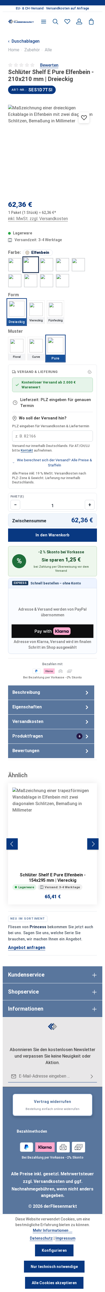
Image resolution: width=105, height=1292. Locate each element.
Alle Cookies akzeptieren (54, 1283)
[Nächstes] (93, 844)
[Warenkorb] (91, 21)
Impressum (65, 1238)
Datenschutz (41, 1238)
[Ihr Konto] (79, 21)
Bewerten (49, 65)
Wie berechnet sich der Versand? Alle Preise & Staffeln (54, 462)
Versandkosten (49, 1181)
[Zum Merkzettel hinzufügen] (84, 117)
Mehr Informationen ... (52, 1230)
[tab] (51, 692)
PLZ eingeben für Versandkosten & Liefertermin (50, 426)
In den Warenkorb (52, 535)
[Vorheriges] (12, 844)
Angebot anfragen (26, 947)
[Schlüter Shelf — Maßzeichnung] (52, 149)
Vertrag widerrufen (52, 1105)
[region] (52, 8)
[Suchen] (55, 21)
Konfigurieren (54, 1250)
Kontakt (27, 450)
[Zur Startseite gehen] (21, 21)
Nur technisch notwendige (54, 1266)
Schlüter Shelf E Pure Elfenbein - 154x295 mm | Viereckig (53, 877)
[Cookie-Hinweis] (89, 372)
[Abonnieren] (92, 1076)
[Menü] (43, 21)
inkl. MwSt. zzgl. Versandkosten (38, 218)
